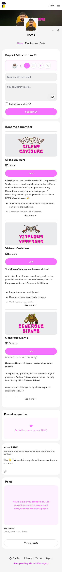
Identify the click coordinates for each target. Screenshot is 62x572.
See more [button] (29, 215)
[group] (31, 177)
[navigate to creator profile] (31, 25)
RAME (31, 34)
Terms (38, 558)
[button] (58, 5)
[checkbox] (16, 104)
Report (49, 558)
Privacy (28, 558)
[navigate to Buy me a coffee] (4, 5)
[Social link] (5, 471)
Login (52, 5)
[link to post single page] (31, 509)
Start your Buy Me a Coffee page (30, 563)
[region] (31, 84)
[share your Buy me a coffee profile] (58, 30)
